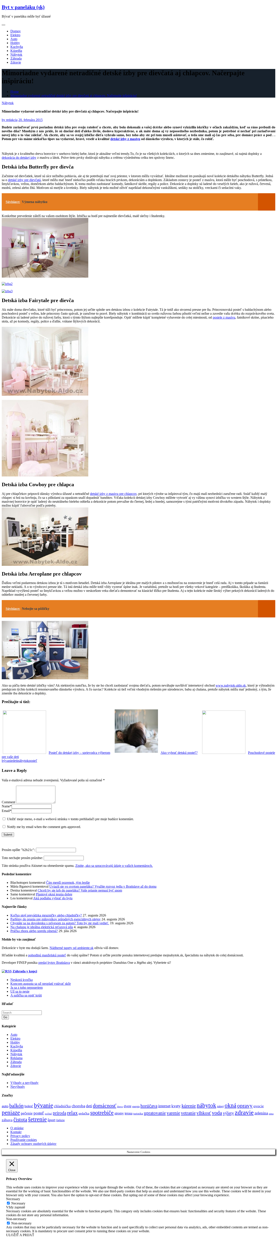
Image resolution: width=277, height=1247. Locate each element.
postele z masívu (224, 317)
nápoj (220, 1106)
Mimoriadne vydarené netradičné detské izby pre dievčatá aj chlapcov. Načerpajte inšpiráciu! (73, 95)
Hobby (15, 43)
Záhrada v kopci (25, 971)
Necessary (18, 1203)
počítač (48, 1113)
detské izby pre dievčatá (24, 180)
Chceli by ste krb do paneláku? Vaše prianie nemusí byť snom (80, 890)
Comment (8, 802)
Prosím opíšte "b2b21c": (19, 850)
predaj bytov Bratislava (54, 962)
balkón (16, 1105)
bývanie (7, 761)
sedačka (84, 1113)
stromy (119, 1113)
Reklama (16, 1058)
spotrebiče (102, 1113)
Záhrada (16, 58)
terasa (128, 1113)
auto (5, 1106)
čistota (20, 1119)
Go (5, 1017)
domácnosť (104, 1105)
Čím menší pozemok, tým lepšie (68, 882)
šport (51, 1120)
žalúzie (60, 1120)
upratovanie (155, 1113)
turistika (138, 1113)
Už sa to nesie (19, 991)
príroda (59, 1113)
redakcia (10, 120)
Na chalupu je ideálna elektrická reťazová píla (41, 927)
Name (7, 806)
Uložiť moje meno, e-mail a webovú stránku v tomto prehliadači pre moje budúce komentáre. (70, 819)
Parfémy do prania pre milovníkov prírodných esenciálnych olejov (55, 919)
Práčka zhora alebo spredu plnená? (34, 931)
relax (72, 1113)
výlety (228, 1113)
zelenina (261, 1113)
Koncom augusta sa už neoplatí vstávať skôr (40, 983)
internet (164, 1106)
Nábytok (16, 54)
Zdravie (15, 62)
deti (15, 761)
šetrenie (37, 1119)
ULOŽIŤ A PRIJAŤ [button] (20, 1235)
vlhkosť (203, 1113)
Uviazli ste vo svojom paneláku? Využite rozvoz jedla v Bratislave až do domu (102, 886)
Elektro (15, 35)
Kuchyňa (16, 47)
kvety (176, 1106)
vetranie (188, 1113)
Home (14, 91)
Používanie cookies (23, 1140)
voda (217, 1113)
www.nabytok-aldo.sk (231, 685)
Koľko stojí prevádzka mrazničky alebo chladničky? (46, 915)
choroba (78, 1106)
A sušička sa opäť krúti (26, 995)
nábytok (23, 761)
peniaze (11, 1112)
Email (6, 811)
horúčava (148, 1105)
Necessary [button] (13, 1199)
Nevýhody (17, 1086)
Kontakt (15, 1132)
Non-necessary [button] (16, 1219)
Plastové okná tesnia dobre (54, 894)
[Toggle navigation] (3, 25)
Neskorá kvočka (21, 980)
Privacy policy (20, 1136)
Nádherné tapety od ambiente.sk (71, 948)
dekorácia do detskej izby (19, 157)
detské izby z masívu (125, 139)
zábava (7, 1120)
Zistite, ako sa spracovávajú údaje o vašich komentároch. (114, 865)
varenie (173, 1113)
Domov (15, 31)
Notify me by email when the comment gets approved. (43, 827)
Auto (13, 39)
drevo (120, 1106)
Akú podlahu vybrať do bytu (52, 898)
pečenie (27, 1113)
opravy (245, 1105)
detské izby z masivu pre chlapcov (113, 494)
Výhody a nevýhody (24, 1083)
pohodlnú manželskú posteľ (47, 955)
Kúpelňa (16, 50)
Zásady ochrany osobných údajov (33, 1144)
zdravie (244, 1112)
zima (271, 1114)
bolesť (28, 1106)
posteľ (33, 761)
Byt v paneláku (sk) (23, 7)
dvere (127, 1106)
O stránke (17, 1128)
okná (230, 1105)
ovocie (258, 1106)
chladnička (62, 1106)
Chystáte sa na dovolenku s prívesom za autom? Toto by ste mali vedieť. (59, 923)
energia (136, 1106)
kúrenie (189, 1105)
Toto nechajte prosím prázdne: (23, 858)
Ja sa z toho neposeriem (26, 987)
